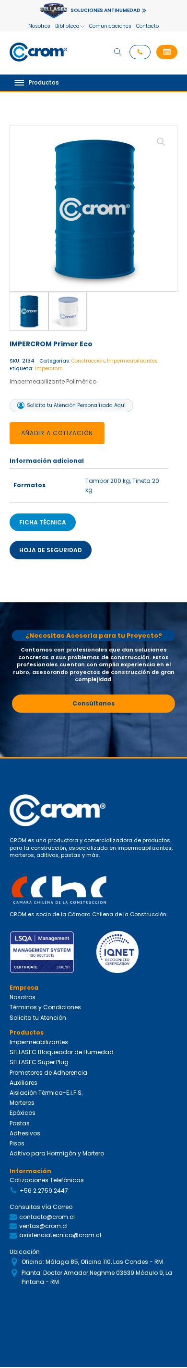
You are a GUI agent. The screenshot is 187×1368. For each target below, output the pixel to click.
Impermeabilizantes (132, 360)
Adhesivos (25, 1133)
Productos (44, 82)
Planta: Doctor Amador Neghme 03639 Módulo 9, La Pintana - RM (97, 1277)
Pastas (20, 1123)
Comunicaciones (110, 26)
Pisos (17, 1143)
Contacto (147, 26)
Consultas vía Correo (41, 1207)
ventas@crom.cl (43, 1226)
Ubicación (25, 1252)
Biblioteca (67, 26)
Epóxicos (22, 1113)
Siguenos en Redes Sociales (52, 1303)
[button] (166, 52)
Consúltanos (93, 703)
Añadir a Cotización (57, 433)
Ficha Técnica (42, 522)
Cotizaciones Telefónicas (47, 1180)
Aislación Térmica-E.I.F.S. (46, 1093)
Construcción (88, 360)
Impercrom (49, 368)
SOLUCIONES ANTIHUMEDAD (105, 10)
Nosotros (39, 26)
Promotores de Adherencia (48, 1073)
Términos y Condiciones (45, 1007)
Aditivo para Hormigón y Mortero (57, 1153)
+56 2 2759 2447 (44, 1190)
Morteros (22, 1103)
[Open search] (118, 52)
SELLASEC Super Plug (39, 1062)
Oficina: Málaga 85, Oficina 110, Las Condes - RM (92, 1262)
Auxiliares (23, 1083)
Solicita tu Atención (38, 1018)
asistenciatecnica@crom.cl (60, 1235)
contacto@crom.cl (47, 1217)
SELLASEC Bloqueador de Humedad (62, 1052)
